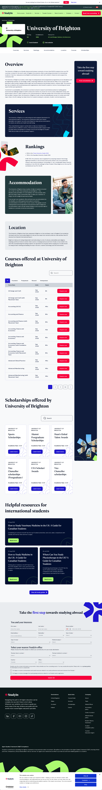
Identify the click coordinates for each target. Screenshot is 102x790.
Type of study (15, 639)
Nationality (41, 633)
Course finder (72, 698)
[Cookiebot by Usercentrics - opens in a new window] (9, 787)
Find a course (20, 13)
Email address (15, 633)
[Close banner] (99, 774)
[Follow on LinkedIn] (7, 716)
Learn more (14, 452)
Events (70, 707)
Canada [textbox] (40, 635)
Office (40, 659)
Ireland (53, 707)
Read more (13, 540)
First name (14, 626)
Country (13, 659)
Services (37, 13)
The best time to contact (18, 653)
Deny (85, 784)
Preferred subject (57, 639)
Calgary (29, 8)
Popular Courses (47, 13)
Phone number (70, 626)
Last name (41, 626)
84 (65, 387)
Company (68, 13)
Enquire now (63, 291)
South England (33, 42)
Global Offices (89, 704)
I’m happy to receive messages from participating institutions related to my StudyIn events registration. (38, 673)
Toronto (23, 8)
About (87, 698)
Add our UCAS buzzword (25, 6)
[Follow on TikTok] (32, 716)
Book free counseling (90, 13)
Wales (52, 701)
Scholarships (71, 704)
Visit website (49, 42)
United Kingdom (55, 698)
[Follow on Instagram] (25, 716)
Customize (85, 780)
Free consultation (85, 81)
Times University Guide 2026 (41, 153)
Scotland (53, 704)
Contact (77, 13)
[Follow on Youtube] (19, 716)
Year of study (70, 633)
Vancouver (36, 8)
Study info (29, 13)
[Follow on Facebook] (13, 716)
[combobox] (68, 629)
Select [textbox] (68, 635)
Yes (66, 2)
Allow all (85, 776)
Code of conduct (90, 712)
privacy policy (87, 666)
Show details (23, 787)
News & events (59, 13)
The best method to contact (60, 653)
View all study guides (38, 592)
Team (86, 701)
